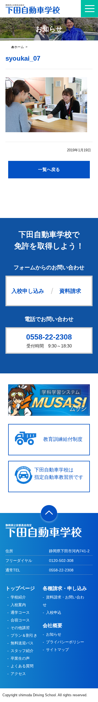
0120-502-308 (61, 560)
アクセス (18, 673)
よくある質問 (22, 666)
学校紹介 (18, 597)
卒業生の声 (20, 658)
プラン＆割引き (24, 635)
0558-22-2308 (49, 337)
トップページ (20, 588)
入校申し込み (27, 291)
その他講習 (20, 628)
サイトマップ (57, 649)
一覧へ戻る (49, 169)
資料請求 (70, 291)
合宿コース (20, 620)
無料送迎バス (22, 643)
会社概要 (52, 625)
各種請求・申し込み (65, 588)
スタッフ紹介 (22, 650)
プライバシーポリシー (65, 642)
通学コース (20, 612)
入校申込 (53, 612)
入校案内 (18, 605)
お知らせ (53, 634)
